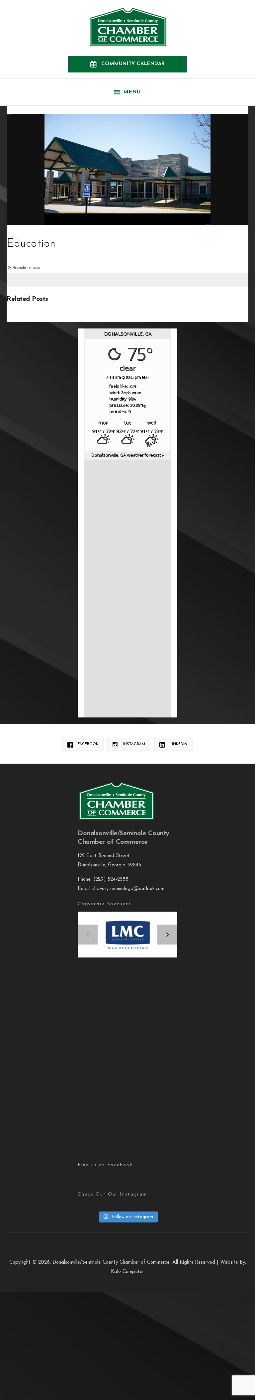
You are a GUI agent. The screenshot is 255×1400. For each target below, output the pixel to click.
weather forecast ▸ (127, 455)
